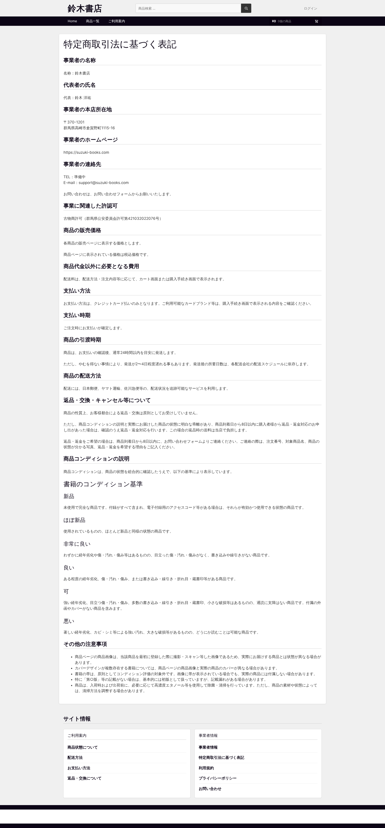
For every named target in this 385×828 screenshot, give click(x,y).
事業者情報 (208, 747)
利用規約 (206, 768)
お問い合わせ (210, 788)
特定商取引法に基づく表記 (221, 757)
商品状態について (83, 747)
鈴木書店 (85, 8)
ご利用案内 (116, 21)
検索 (246, 8)
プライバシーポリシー (218, 778)
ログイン (310, 8)
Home (72, 21)
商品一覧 (92, 21)
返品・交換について (85, 778)
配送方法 (75, 757)
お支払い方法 (79, 768)
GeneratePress (215, 816)
